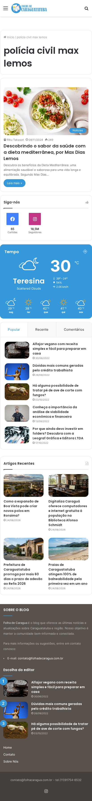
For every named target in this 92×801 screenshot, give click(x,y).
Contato (9, 754)
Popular (14, 329)
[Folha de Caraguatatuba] (29, 8)
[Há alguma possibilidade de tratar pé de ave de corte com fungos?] (17, 391)
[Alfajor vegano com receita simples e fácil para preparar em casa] (17, 350)
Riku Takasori (15, 139)
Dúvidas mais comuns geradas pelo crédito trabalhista (58, 368)
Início (10, 37)
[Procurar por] (86, 10)
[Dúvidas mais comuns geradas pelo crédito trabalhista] (17, 371)
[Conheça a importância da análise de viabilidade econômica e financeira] (17, 413)
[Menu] (5, 10)
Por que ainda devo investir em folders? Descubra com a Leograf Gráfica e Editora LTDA (58, 433)
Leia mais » (14, 183)
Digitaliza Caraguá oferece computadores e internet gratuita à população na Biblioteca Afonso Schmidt (67, 513)
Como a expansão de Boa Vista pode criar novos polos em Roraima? (21, 508)
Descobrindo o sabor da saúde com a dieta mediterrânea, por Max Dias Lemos (45, 152)
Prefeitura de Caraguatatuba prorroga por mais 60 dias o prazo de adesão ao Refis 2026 (23, 574)
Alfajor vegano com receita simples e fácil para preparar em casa (59, 349)
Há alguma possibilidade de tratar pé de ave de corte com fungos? (57, 390)
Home (7, 747)
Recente (41, 329)
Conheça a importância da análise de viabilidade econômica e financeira (55, 412)
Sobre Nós (10, 761)
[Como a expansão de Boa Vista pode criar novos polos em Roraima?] (24, 485)
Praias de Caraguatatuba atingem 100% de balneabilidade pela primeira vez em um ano (68, 574)
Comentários (74, 329)
